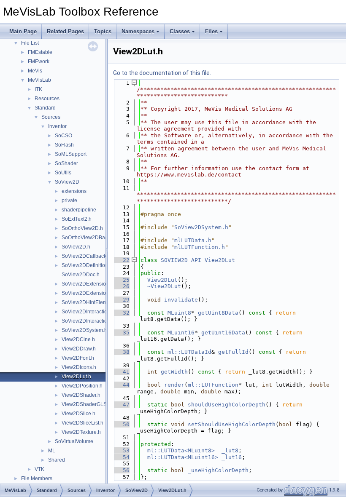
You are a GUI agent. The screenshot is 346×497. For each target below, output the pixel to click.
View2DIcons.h (79, 367)
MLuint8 (179, 313)
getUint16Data (223, 332)
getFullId (233, 352)
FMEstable (40, 52)
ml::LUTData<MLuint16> (182, 457)
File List (30, 43)
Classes (180, 31)
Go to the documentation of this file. (162, 72)
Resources (47, 99)
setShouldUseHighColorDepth (232, 424)
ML (51, 451)
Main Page (23, 31)
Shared (56, 460)
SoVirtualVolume (74, 441)
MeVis (35, 71)
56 (121, 470)
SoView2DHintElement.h (90, 302)
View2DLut (220, 260)
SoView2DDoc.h (81, 275)
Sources (50, 117)
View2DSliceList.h (82, 423)
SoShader (66, 163)
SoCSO (63, 136)
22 (121, 260)
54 (121, 457)
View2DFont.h (78, 358)
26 (121, 286)
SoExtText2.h (77, 219)
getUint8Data (218, 313)
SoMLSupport (70, 154)
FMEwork (38, 61)
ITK (38, 89)
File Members (36, 478)
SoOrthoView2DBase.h (88, 237)
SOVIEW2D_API (181, 260)
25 (121, 280)
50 (121, 424)
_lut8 (230, 450)
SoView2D (67, 182)
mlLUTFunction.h (199, 247)
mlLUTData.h (192, 240)
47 (121, 404)
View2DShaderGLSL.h (88, 404)
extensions (74, 191)
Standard (45, 108)
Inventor (57, 126)
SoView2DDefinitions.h (88, 265)
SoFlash (64, 145)
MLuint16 (181, 332)
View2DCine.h (78, 339)
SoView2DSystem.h (84, 330)
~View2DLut (164, 286)
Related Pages (65, 31)
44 (121, 385)
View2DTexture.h (81, 432)
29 (121, 300)
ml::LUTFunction (213, 385)
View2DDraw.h (79, 349)
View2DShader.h (81, 395)
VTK (39, 469)
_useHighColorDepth (218, 470)
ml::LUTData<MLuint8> (181, 450)
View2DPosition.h (82, 386)
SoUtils (63, 173)
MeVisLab (39, 80)
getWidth (174, 372)
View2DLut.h (76, 376)
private (69, 200)
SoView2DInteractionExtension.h (99, 321)
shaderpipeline (79, 210)
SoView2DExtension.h (87, 284)
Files (211, 31)
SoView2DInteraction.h (88, 312)
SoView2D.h (76, 247)
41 (121, 372)
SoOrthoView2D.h (82, 228)
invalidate (181, 300)
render (174, 385)
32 (121, 313)
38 (121, 352)
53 (121, 450)
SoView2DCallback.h (86, 256)
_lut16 (232, 457)
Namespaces (138, 31)
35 (121, 332)
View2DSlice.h (78, 414)
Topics (102, 31)
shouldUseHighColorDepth (226, 404)
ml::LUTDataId (189, 352)
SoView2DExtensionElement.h (97, 293)
